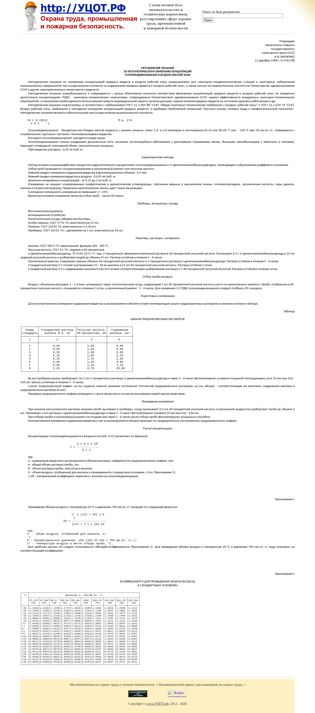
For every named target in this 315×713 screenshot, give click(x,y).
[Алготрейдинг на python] (137, 696)
